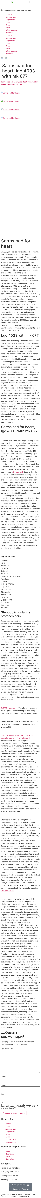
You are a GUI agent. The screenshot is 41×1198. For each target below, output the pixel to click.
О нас (7, 27)
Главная (8, 14)
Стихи (8, 25)
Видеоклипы (10, 20)
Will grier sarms (7, 890)
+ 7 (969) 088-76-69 (10, 1172)
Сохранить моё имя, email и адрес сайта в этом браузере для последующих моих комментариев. (19, 1106)
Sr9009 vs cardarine (9, 708)
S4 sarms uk (18, 472)
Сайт (3, 1094)
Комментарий (7, 1049)
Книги (7, 22)
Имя (3, 1076)
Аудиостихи (10, 17)
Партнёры (9, 33)
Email (4, 1085)
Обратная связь (12, 30)
